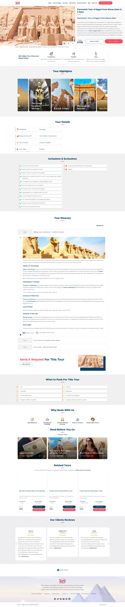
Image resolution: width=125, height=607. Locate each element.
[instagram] (61, 599)
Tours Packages (57, 3)
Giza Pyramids (106, 108)
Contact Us (65, 593)
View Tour (39, 506)
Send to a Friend (94, 41)
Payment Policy (75, 593)
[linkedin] (69, 599)
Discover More (62, 434)
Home (49, 3)
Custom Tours (105, 2)
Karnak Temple (61, 108)
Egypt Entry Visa (26, 453)
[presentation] (18, 95)
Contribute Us (103, 604)
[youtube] (63, 599)
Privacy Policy (55, 593)
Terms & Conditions (36, 593)
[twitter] (58, 599)
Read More (25, 556)
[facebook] (55, 599)
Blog (89, 3)
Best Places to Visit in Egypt (91, 453)
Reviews (93, 593)
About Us (94, 3)
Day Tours (65, 3)
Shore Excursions (81, 3)
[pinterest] (66, 599)
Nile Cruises (72, 3)
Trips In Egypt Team (27, 456)
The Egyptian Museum (83, 107)
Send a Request (26, 364)
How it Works (85, 593)
